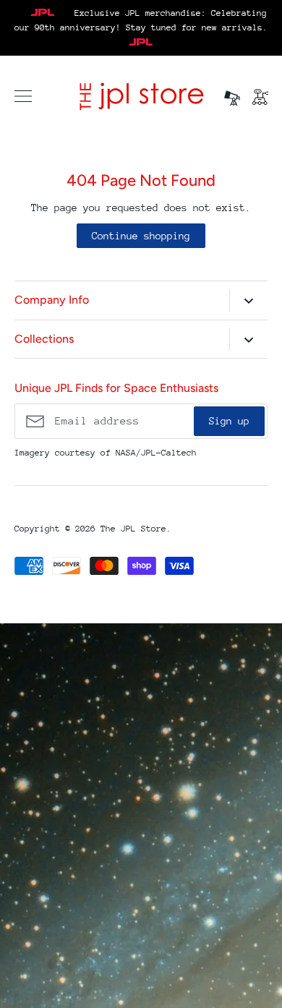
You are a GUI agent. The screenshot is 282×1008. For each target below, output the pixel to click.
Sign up (229, 421)
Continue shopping (141, 236)
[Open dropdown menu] (248, 300)
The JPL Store (133, 529)
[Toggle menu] (23, 96)
